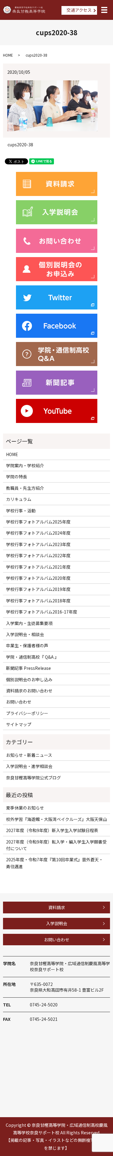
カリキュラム (18, 499)
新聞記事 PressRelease (28, 668)
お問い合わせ (18, 702)
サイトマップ (18, 724)
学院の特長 (16, 477)
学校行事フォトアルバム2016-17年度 (41, 612)
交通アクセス (79, 10)
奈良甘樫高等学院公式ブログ (33, 778)
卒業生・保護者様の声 (27, 645)
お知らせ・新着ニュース (29, 755)
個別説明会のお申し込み (29, 679)
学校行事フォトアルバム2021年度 (38, 567)
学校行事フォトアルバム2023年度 (38, 544)
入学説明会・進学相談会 (29, 766)
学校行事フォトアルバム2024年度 (38, 533)
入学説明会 (56, 923)
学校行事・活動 (21, 511)
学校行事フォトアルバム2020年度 (38, 578)
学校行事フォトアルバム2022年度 (38, 555)
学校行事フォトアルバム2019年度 (38, 589)
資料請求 (56, 907)
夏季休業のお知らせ (25, 808)
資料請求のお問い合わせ (29, 691)
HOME (8, 54)
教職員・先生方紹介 (25, 488)
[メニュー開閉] (104, 10)
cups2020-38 (20, 145)
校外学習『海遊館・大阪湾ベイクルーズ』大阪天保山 (56, 819)
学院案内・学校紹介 (25, 465)
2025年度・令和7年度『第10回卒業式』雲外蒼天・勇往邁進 (54, 862)
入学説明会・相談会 (25, 634)
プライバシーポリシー (27, 713)
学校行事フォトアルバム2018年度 (38, 601)
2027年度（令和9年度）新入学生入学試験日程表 (52, 830)
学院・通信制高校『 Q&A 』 (32, 657)
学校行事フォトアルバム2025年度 (38, 522)
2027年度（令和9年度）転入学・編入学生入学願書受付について (56, 845)
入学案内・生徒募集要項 (29, 623)
